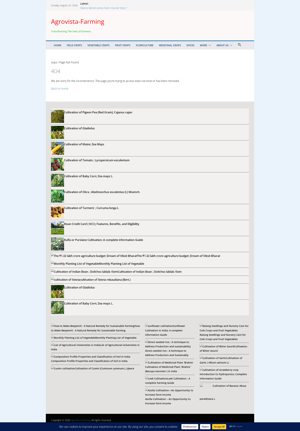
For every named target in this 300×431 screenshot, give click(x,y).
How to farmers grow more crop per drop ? (103, 8)
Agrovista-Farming (77, 21)
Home (57, 45)
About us (222, 45)
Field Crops (74, 45)
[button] (209, 45)
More (203, 45)
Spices (190, 45)
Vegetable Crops (99, 45)
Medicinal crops (170, 45)
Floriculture (144, 45)
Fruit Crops (122, 45)
